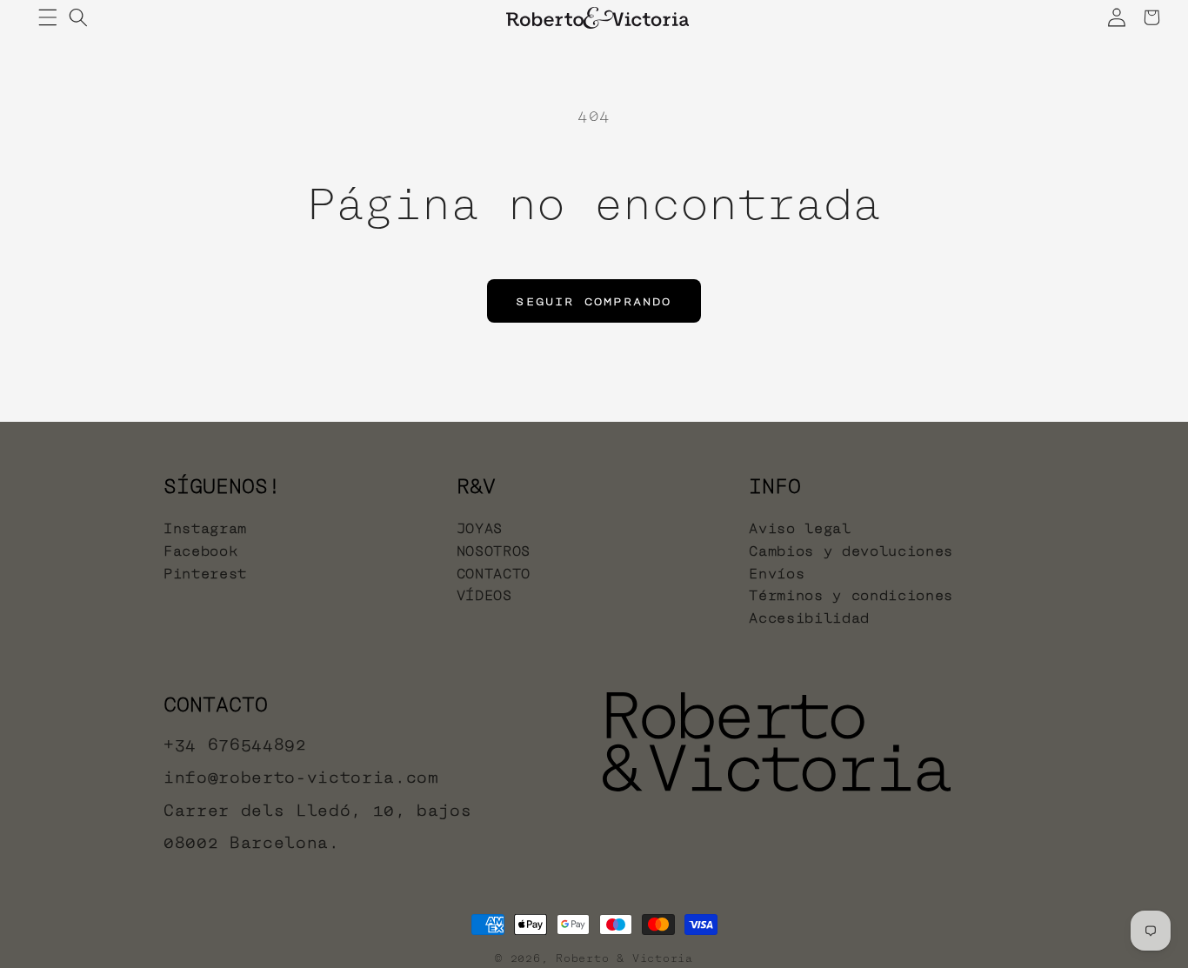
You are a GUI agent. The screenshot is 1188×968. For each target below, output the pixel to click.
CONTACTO (494, 573)
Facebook (200, 551)
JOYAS (480, 529)
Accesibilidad (809, 618)
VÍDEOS (484, 595)
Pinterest (205, 573)
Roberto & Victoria (624, 958)
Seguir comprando (593, 301)
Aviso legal (800, 529)
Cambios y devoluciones (851, 551)
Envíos (776, 573)
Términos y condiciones (851, 595)
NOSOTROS (494, 551)
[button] (47, 17)
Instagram (205, 529)
